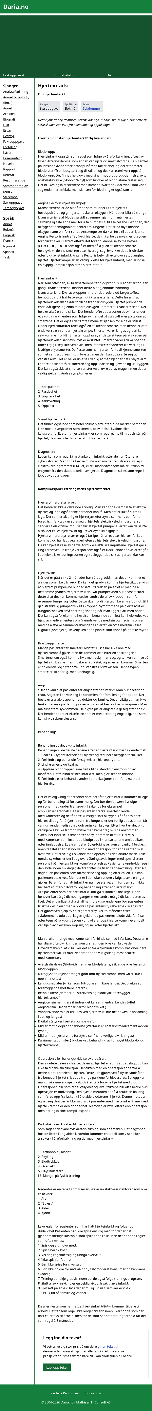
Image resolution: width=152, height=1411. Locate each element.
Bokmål (8, 229)
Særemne (10, 197)
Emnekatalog (65, 75)
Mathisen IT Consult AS (93, 1402)
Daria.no (16, 7)
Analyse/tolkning (15, 91)
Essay (7, 130)
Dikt (110, 75)
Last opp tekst (13, 75)
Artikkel (9, 114)
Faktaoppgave (13, 141)
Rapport (9, 169)
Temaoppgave (13, 208)
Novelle (8, 164)
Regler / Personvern (65, 1393)
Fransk (8, 240)
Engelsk (9, 235)
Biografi (9, 119)
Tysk (6, 257)
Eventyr (8, 136)
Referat (8, 175)
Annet (7, 108)
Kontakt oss (93, 1393)
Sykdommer (92, 108)
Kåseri (7, 152)
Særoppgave (12, 202)
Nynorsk (9, 246)
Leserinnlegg (13, 158)
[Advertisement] (76, 43)
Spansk (8, 252)
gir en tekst (106, 1346)
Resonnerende (14, 180)
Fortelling (10, 147)
